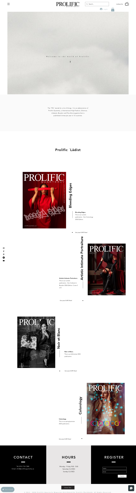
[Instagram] (4, 248)
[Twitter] (4, 258)
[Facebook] (4, 251)
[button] (8, 4)
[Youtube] (4, 261)
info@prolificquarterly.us (25, 469)
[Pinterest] (4, 254)
